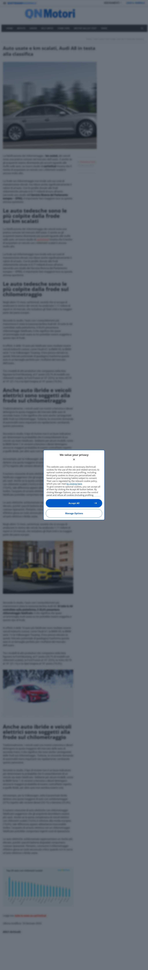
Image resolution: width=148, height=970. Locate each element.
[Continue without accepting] (74, 459)
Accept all (74, 503)
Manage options (74, 513)
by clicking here (74, 483)
